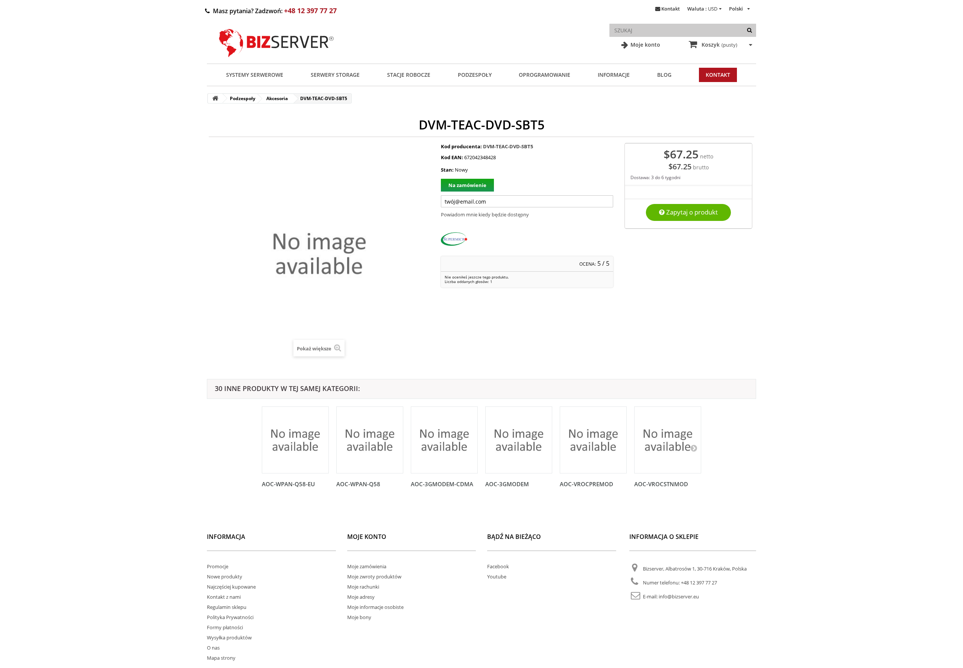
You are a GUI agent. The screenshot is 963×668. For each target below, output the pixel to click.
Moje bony (359, 617)
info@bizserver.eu (679, 596)
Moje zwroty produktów (374, 576)
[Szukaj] (749, 30)
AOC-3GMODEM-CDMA (442, 484)
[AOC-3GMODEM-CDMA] (444, 439)
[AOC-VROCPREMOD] (593, 439)
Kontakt (670, 8)
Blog (664, 74)
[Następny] (693, 448)
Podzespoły (475, 74)
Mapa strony (221, 657)
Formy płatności (225, 627)
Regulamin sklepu (226, 607)
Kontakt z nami (224, 596)
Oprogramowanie (544, 74)
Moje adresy (361, 596)
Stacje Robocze (408, 74)
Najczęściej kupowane (231, 586)
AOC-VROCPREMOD (586, 484)
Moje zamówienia (366, 566)
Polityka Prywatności (230, 617)
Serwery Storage (335, 74)
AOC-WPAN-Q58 (358, 484)
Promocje (217, 566)
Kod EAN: (452, 157)
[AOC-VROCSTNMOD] (667, 439)
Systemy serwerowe (254, 74)
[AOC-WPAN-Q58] (369, 439)
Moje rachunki (363, 586)
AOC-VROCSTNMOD (661, 484)
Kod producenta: (461, 146)
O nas (213, 647)
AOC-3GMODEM (507, 484)
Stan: (447, 169)
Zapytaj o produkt (691, 212)
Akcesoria (277, 98)
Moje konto (644, 44)
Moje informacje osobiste (375, 607)
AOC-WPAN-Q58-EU (288, 484)
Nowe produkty (224, 576)
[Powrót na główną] (215, 98)
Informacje (614, 74)
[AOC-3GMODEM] (518, 439)
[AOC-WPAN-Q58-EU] (295, 439)
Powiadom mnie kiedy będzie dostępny (485, 214)
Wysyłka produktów (229, 637)
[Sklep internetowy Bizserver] (276, 60)
